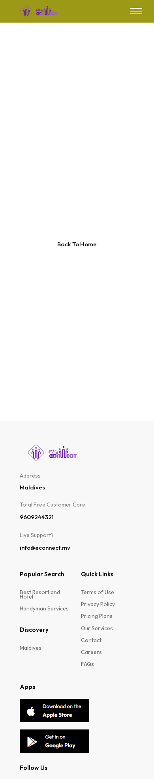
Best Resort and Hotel (40, 594)
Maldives (30, 648)
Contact (91, 640)
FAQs (87, 664)
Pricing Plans (97, 616)
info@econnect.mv (45, 547)
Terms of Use (97, 592)
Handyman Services (44, 608)
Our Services (97, 628)
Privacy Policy (98, 604)
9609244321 (37, 517)
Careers (91, 652)
